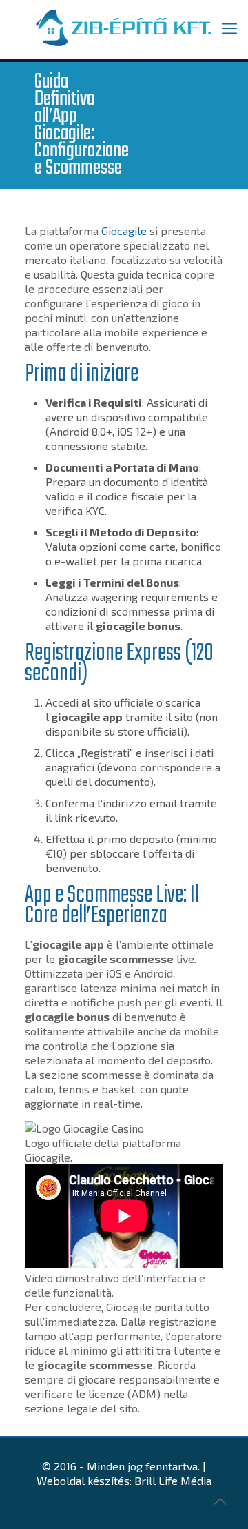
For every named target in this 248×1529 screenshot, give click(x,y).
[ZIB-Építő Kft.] (124, 29)
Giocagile (124, 230)
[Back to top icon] (219, 1500)
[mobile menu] (229, 27)
